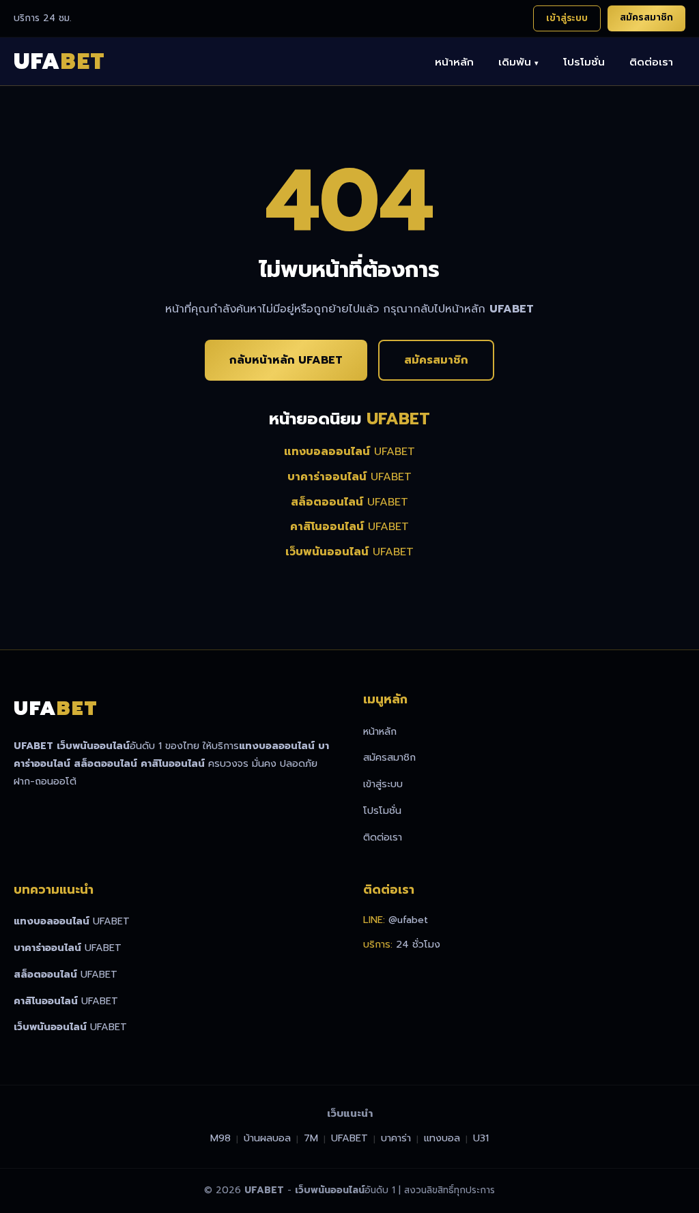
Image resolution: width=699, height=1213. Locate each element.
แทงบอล (442, 1137)
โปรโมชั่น (584, 62)
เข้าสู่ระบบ (567, 18)
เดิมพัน (518, 62)
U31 (481, 1137)
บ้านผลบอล (267, 1137)
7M (311, 1137)
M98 (220, 1137)
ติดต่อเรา (651, 62)
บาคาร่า (396, 1137)
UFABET (349, 451)
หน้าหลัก (454, 62)
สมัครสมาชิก (646, 17)
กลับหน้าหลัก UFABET (286, 360)
